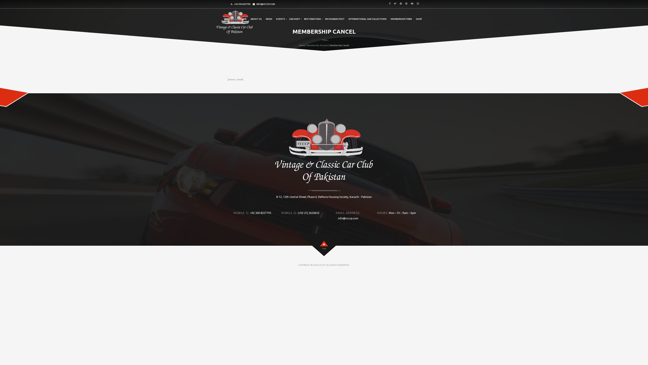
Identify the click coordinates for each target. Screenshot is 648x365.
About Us (256, 19)
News (269, 19)
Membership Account (317, 45)
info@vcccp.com (265, 4)
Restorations (312, 19)
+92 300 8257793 (242, 4)
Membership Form (401, 19)
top (324, 249)
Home (243, 19)
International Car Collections (367, 19)
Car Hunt (294, 19)
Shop (419, 19)
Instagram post (334, 19)
